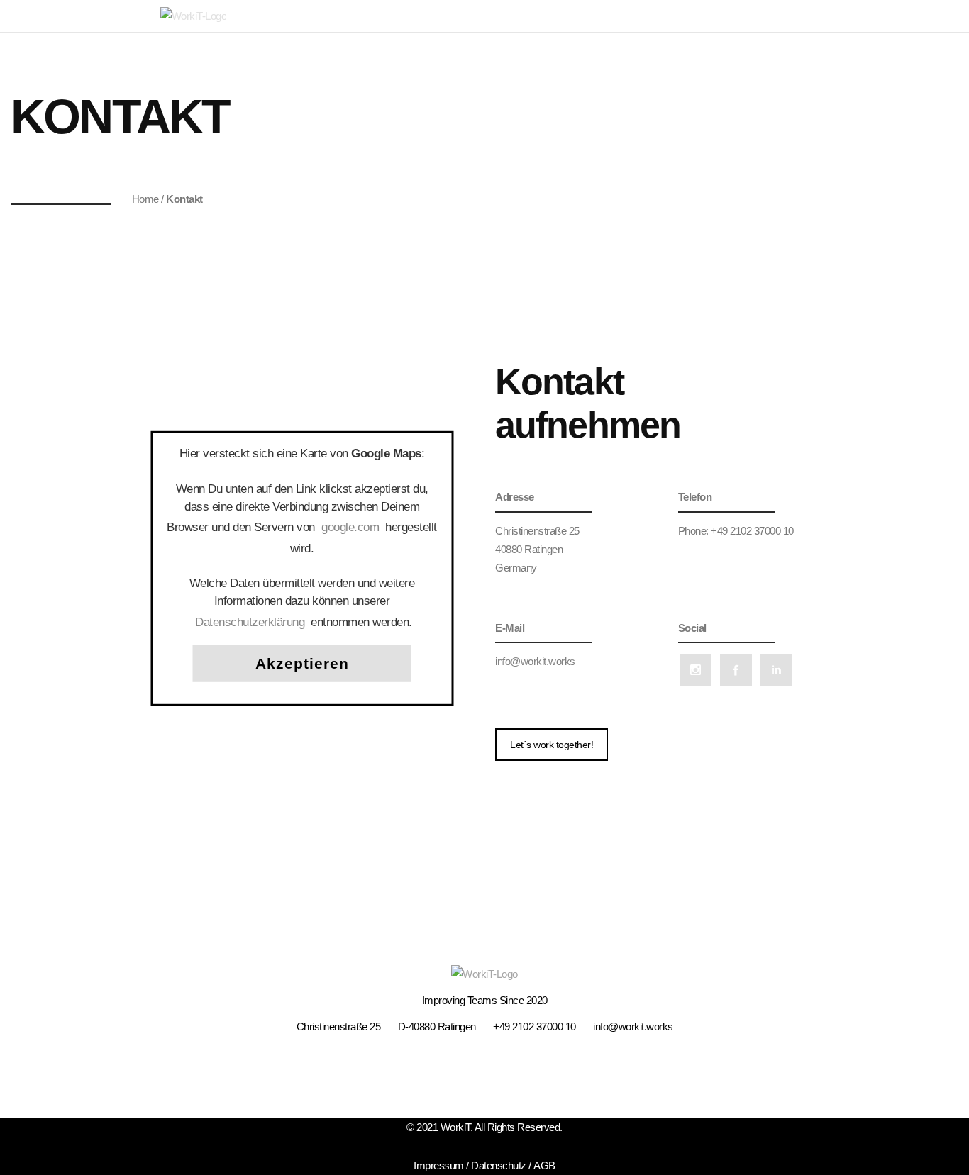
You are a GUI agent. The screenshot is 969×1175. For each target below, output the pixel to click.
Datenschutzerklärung (249, 622)
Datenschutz (498, 1165)
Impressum (439, 1165)
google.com (350, 526)
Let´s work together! (551, 744)
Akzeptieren (302, 663)
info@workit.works (535, 661)
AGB (544, 1165)
